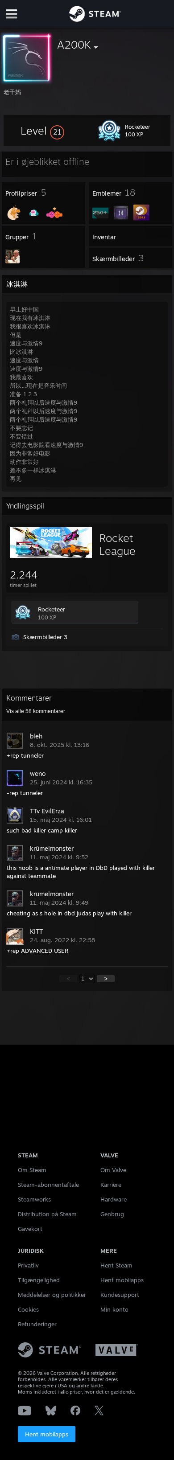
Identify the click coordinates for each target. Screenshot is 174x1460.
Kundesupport (119, 1294)
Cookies (28, 1309)
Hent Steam (116, 1265)
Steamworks (34, 1199)
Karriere (110, 1184)
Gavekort (30, 1228)
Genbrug (112, 1214)
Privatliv (28, 1265)
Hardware (113, 1199)
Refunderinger (37, 1324)
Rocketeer (51, 609)
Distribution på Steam (47, 1214)
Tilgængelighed (39, 1280)
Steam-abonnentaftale (48, 1184)
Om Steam (32, 1169)
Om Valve (113, 1169)
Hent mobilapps (46, 1434)
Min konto (114, 1309)
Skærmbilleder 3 (45, 636)
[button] (42, 130)
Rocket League (117, 544)
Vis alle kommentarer (35, 711)
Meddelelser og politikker (52, 1294)
